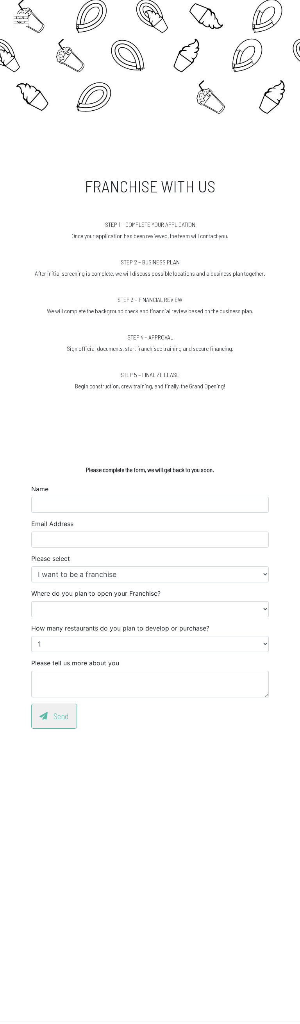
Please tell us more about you (75, 663)
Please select (50, 558)
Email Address (52, 524)
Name (39, 489)
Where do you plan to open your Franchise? (96, 593)
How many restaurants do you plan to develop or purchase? (120, 628)
